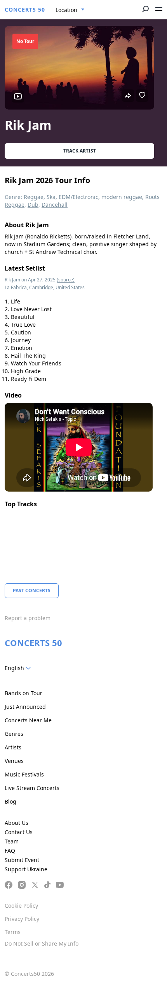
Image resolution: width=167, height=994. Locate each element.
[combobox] (70, 10)
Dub (33, 204)
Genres (14, 733)
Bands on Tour (23, 693)
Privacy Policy (22, 918)
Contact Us (19, 832)
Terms (13, 932)
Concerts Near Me (28, 720)
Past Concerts (31, 590)
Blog (10, 801)
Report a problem (27, 618)
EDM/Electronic (78, 197)
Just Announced (25, 706)
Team (12, 841)
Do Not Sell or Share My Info (41, 943)
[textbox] (19, 668)
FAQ (10, 850)
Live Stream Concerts (32, 788)
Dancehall (55, 204)
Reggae (33, 197)
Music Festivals (24, 774)
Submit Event (22, 860)
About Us (16, 822)
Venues (14, 760)
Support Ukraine (26, 869)
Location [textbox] (66, 10)
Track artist (79, 150)
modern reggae (121, 197)
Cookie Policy (21, 905)
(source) (66, 279)
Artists (13, 747)
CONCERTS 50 (25, 9)
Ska (51, 197)
